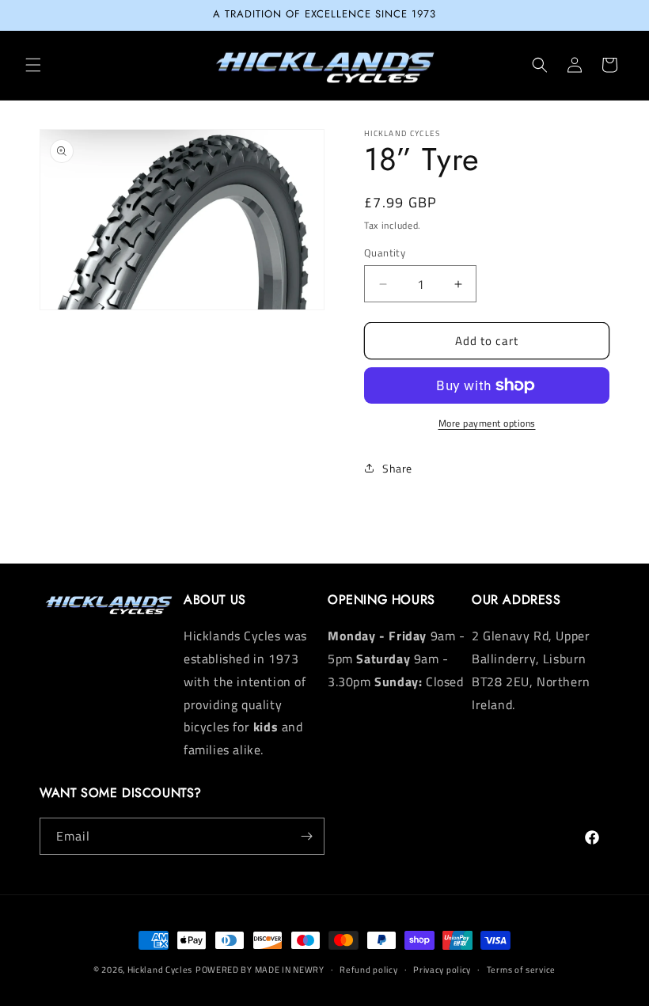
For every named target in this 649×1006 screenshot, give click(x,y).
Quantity (384, 252)
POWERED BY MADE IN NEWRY (259, 969)
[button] (33, 64)
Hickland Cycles (160, 969)
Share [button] (397, 468)
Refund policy (368, 969)
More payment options (487, 423)
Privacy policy (442, 969)
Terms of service (521, 969)
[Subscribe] (306, 836)
